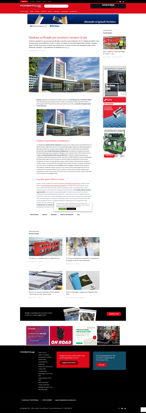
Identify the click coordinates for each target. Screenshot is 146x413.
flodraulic (54, 214)
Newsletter (38, 1)
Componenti (73, 11)
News (32, 11)
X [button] (89, 203)
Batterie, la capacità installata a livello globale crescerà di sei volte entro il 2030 (44, 293)
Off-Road (43, 11)
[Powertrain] (30, 6)
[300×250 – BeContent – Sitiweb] (37, 335)
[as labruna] (61, 335)
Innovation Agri (42, 389)
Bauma (37, 11)
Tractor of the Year (43, 385)
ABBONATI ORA (114, 314)
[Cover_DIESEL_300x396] (114, 143)
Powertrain (41, 364)
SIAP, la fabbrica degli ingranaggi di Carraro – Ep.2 (114, 53)
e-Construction (42, 371)
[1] (84, 335)
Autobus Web (42, 359)
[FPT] (114, 112)
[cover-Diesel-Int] (114, 81)
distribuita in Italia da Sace (72, 183)
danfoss (44, 214)
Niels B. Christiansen (67, 214)
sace (78, 214)
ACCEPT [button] (62, 208)
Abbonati (24, 1)
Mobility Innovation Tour (45, 387)
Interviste (120, 57)
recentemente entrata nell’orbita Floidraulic (54, 185)
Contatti (49, 1)
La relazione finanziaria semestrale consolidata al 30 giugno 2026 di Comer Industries (82, 259)
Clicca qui (101, 365)
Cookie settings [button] (71, 208)
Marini (50, 11)
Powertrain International (45, 366)
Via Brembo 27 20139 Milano (30, 400)
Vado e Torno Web (43, 355)
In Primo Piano (24, 11)
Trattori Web (42, 369)
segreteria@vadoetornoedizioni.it (65, 400)
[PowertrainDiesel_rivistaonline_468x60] (108, 6)
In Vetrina (116, 57)
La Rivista (44, 1)
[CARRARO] (108, 335)
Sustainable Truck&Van (45, 357)
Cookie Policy (77, 206)
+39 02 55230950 (47, 400)
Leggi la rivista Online (69, 362)
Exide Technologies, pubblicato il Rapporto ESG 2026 (82, 293)
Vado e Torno (42, 352)
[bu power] (73, 21)
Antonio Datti (34, 214)
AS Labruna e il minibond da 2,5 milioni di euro (44, 258)
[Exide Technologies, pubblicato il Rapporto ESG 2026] (82, 280)
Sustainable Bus (43, 362)
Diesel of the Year (43, 382)
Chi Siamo (32, 1)
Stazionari (56, 11)
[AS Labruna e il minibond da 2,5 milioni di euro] (45, 246)
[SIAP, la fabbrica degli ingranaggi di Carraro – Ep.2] (114, 42)
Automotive (64, 11)
